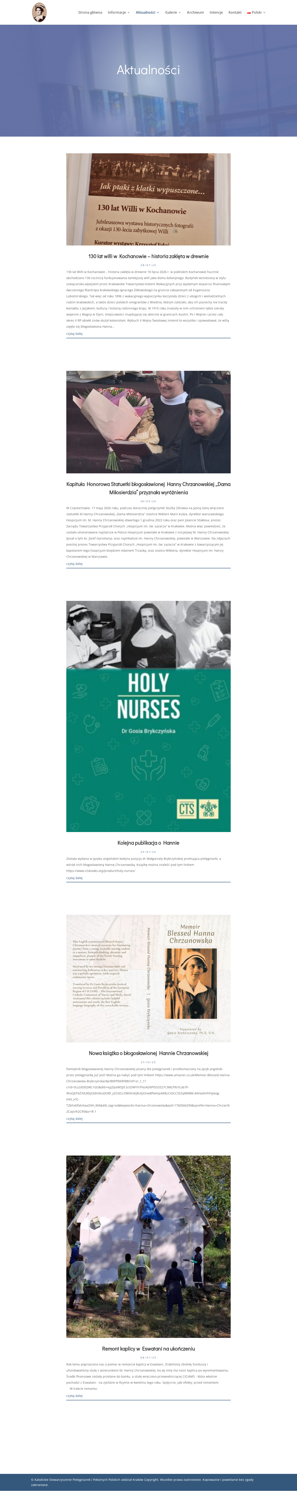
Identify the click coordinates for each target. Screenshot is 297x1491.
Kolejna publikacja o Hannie (148, 842)
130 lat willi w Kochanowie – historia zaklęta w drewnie (148, 256)
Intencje (216, 13)
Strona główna (90, 13)
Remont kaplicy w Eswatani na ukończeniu (148, 1348)
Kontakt (235, 13)
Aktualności (145, 13)
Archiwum (195, 13)
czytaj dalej (74, 334)
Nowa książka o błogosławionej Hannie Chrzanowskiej (148, 1053)
